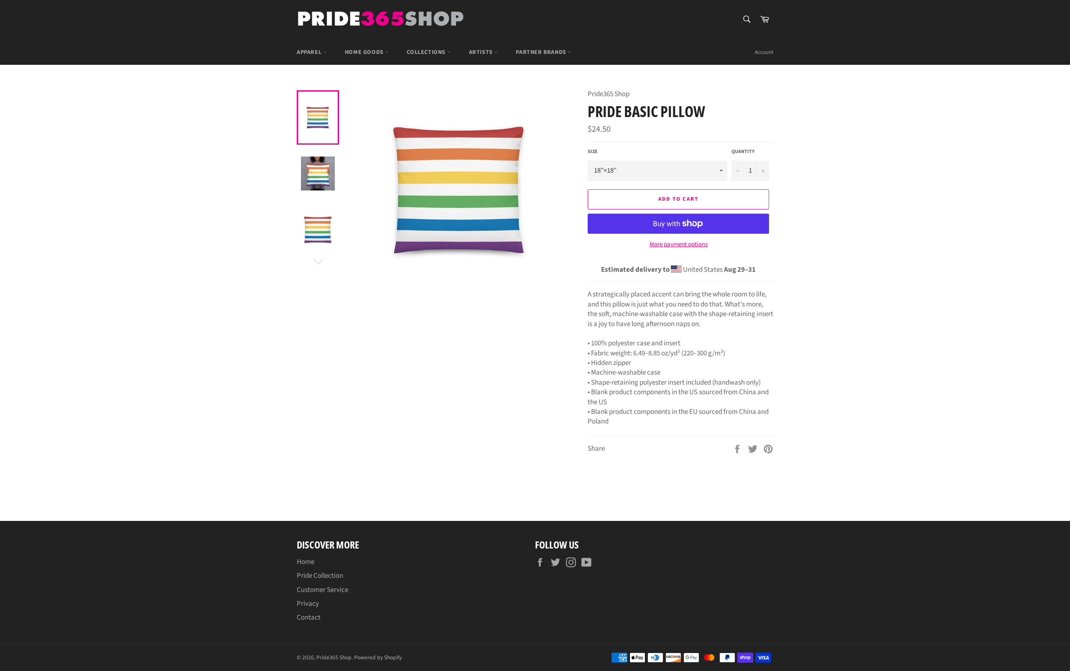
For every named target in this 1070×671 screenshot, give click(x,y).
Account (764, 52)
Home (305, 562)
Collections (427, 52)
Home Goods (365, 52)
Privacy (308, 604)
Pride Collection (320, 576)
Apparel (310, 52)
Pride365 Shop (334, 657)
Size (593, 151)
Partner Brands (542, 52)
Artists (481, 52)
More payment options (679, 244)
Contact (309, 617)
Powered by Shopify (378, 657)
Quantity (742, 151)
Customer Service (322, 590)
